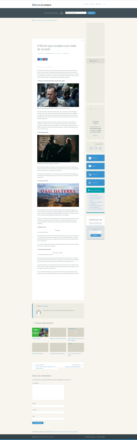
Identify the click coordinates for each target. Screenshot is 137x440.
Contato (99, 4)
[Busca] (103, 3)
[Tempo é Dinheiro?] (40, 336)
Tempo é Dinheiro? (36, 338)
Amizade (94, 158)
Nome (34, 403)
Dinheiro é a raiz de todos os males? (58, 338)
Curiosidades (66, 53)
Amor (93, 166)
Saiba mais (95, 135)
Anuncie (93, 4)
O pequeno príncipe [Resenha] (72, 365)
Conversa (94, 174)
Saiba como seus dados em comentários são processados (65, 431)
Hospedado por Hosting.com (90, 436)
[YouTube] (95, 148)
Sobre (87, 4)
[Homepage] (41, 4)
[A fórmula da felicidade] (40, 343)
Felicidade (95, 182)
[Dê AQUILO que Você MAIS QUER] (58, 343)
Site (34, 416)
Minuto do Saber (35, 436)
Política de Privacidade (101, 436)
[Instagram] (100, 148)
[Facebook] (91, 148)
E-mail (35, 409)
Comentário (36, 383)
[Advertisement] (58, 30)
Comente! (58, 53)
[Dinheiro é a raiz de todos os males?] (58, 328)
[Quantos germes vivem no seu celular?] (76, 343)
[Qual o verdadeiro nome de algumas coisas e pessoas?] (76, 328)
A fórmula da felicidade (37, 353)
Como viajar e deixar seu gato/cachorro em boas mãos (46, 366)
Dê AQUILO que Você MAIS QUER (57, 353)
